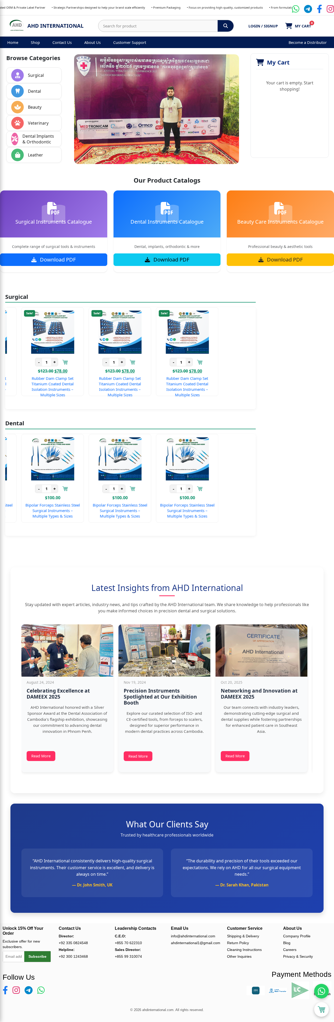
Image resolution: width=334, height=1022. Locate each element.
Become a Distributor (308, 42)
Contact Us (62, 42)
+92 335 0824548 (73, 943)
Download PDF (57, 259)
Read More (41, 755)
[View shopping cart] (321, 1009)
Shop (35, 42)
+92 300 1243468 (73, 956)
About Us (92, 42)
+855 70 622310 (128, 943)
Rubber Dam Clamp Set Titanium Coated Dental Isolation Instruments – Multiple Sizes (47, 386)
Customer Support (129, 42)
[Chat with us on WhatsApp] (321, 991)
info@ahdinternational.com (193, 936)
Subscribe (37, 956)
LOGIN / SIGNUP (263, 26)
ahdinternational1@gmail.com (195, 943)
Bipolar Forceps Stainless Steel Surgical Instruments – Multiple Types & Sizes (47, 510)
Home (12, 42)
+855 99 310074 (128, 956)
